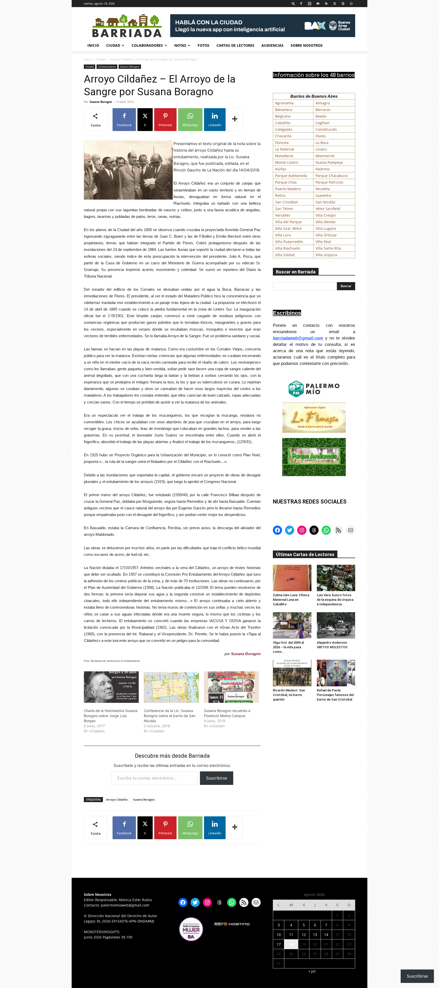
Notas (180, 45)
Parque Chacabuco (332, 175)
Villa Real (323, 241)
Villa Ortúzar (326, 235)
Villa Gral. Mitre (288, 228)
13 (315, 934)
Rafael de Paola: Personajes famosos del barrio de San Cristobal (335, 694)
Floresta (282, 142)
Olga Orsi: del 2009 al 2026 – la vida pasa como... (288, 647)
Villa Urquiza (326, 254)
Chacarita (283, 136)
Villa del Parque (288, 221)
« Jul (312, 971)
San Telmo (284, 208)
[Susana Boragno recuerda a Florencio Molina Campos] (231, 687)
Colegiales (283, 129)
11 (291, 934)
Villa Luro (283, 235)
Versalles (282, 215)
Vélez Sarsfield (328, 208)
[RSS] (326, 3)
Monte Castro (286, 162)
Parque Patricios (329, 182)
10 (279, 934)
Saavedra (323, 195)
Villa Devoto (325, 221)
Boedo (321, 116)
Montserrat (325, 155)
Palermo (323, 169)
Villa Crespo (326, 215)
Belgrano (282, 116)
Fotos (203, 45)
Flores (321, 136)
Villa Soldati (285, 254)
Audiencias (272, 45)
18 (291, 944)
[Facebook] (301, 3)
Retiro (280, 195)
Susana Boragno (129, 66)
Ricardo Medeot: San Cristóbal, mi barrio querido (289, 694)
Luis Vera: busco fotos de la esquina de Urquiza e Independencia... (335, 599)
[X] (334, 3)
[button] (293, 3)
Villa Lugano (326, 228)
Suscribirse (216, 778)
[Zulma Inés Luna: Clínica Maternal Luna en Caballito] (292, 578)
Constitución (326, 129)
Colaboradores (147, 45)
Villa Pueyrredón (289, 241)
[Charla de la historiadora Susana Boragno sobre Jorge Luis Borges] (111, 687)
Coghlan (323, 122)
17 (279, 944)
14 (326, 934)
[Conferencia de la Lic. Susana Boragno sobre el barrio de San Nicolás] (171, 687)
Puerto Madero (288, 188)
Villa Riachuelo (287, 248)
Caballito (282, 122)
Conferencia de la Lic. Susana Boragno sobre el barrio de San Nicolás (169, 715)
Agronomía (284, 103)
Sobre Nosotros (307, 45)
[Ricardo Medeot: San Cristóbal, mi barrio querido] (292, 673)
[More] (235, 119)
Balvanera (283, 109)
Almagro (323, 103)
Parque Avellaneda (291, 175)
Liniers (321, 149)
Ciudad (113, 45)
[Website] (343, 3)
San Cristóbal (286, 202)
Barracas (323, 109)
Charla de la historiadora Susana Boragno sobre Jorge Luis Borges (110, 715)
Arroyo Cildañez (117, 799)
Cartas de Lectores (235, 45)
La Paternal (284, 149)
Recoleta (323, 188)
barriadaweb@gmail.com (298, 338)
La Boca (322, 142)
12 (304, 934)
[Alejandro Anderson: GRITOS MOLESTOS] (336, 625)
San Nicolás (325, 202)
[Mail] (318, 3)
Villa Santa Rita (328, 248)
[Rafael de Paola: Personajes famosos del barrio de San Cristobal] (336, 673)
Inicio (93, 45)
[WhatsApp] (351, 3)
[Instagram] (309, 3)
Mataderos (284, 155)
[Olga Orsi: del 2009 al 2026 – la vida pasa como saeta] (292, 625)
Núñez (280, 169)
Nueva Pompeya (329, 162)
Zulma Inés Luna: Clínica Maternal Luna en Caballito (291, 599)
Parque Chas (286, 182)
